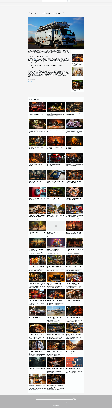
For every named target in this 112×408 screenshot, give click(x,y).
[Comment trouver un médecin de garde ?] (37, 345)
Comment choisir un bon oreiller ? (73, 300)
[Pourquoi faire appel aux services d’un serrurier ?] (74, 311)
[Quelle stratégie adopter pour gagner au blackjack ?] (74, 260)
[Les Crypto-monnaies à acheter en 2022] (37, 328)
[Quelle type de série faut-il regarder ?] (37, 362)
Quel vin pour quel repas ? (53, 113)
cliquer (35, 59)
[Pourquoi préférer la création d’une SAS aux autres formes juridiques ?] (37, 260)
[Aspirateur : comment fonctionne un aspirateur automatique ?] (37, 379)
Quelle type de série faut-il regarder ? (37, 368)
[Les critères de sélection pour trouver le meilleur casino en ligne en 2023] (37, 106)
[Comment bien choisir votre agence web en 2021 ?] (56, 140)
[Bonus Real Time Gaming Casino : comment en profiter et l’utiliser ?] (74, 277)
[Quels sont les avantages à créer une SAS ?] (56, 362)
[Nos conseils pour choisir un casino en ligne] (37, 294)
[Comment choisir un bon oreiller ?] (74, 294)
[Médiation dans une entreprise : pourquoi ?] (37, 174)
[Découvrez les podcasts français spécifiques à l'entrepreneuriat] (37, 243)
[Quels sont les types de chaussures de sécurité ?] (74, 328)
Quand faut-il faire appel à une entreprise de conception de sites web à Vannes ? (55, 285)
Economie (33, 4)
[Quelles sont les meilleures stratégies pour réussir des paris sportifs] (37, 277)
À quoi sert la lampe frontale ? (54, 198)
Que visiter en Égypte (70, 351)
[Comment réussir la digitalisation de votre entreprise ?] (56, 345)
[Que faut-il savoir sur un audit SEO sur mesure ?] (56, 123)
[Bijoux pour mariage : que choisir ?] (74, 123)
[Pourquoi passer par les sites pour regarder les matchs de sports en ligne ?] (77, 58)
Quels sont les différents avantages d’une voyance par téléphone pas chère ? (55, 387)
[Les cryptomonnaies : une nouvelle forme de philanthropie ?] (74, 191)
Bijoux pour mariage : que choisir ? (73, 130)
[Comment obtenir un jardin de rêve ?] (37, 123)
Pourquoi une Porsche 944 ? (35, 317)
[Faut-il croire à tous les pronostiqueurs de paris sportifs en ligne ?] (74, 157)
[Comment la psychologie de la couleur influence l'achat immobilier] (74, 208)
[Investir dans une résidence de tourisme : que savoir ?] (56, 260)
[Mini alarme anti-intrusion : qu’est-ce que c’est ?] (37, 191)
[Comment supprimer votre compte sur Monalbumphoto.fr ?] (74, 106)
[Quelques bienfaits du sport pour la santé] (74, 362)
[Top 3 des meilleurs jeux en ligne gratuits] (37, 157)
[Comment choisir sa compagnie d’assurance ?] (37, 140)
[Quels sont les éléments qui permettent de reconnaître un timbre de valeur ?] (37, 208)
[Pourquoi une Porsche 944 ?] (37, 311)
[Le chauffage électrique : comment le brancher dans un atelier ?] (74, 174)
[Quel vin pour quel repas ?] (56, 106)
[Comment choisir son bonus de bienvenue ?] (74, 140)
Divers (79, 4)
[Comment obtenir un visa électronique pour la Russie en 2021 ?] (56, 174)
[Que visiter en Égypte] (74, 345)
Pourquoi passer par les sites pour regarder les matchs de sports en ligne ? (77, 64)
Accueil (29, 8)
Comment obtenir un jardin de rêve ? (37, 130)
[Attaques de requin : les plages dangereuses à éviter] (56, 311)
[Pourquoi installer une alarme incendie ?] (56, 157)
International (45, 4)
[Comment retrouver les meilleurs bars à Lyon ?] (74, 243)
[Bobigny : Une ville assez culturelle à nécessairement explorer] (56, 208)
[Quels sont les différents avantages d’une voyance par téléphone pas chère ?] (56, 379)
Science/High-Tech (68, 4)
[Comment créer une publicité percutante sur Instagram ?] (56, 243)
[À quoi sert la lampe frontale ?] (77, 84)
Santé (56, 4)
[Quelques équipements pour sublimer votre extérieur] (56, 328)
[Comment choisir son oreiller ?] (77, 71)
